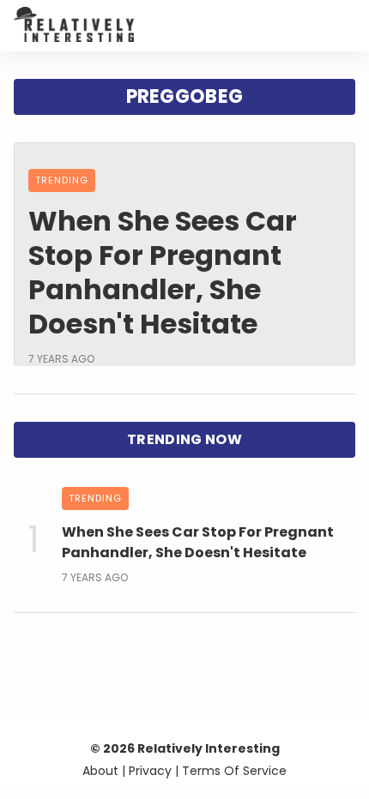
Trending (61, 180)
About (100, 770)
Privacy (150, 770)
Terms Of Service (234, 770)
